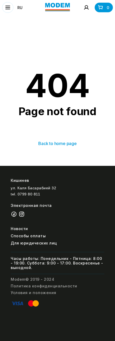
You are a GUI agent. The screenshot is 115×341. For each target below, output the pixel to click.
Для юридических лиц (34, 243)
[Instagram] (22, 216)
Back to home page (57, 143)
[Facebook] (14, 216)
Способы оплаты (28, 236)
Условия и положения (33, 292)
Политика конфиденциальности (44, 286)
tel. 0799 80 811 (25, 194)
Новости (19, 228)
